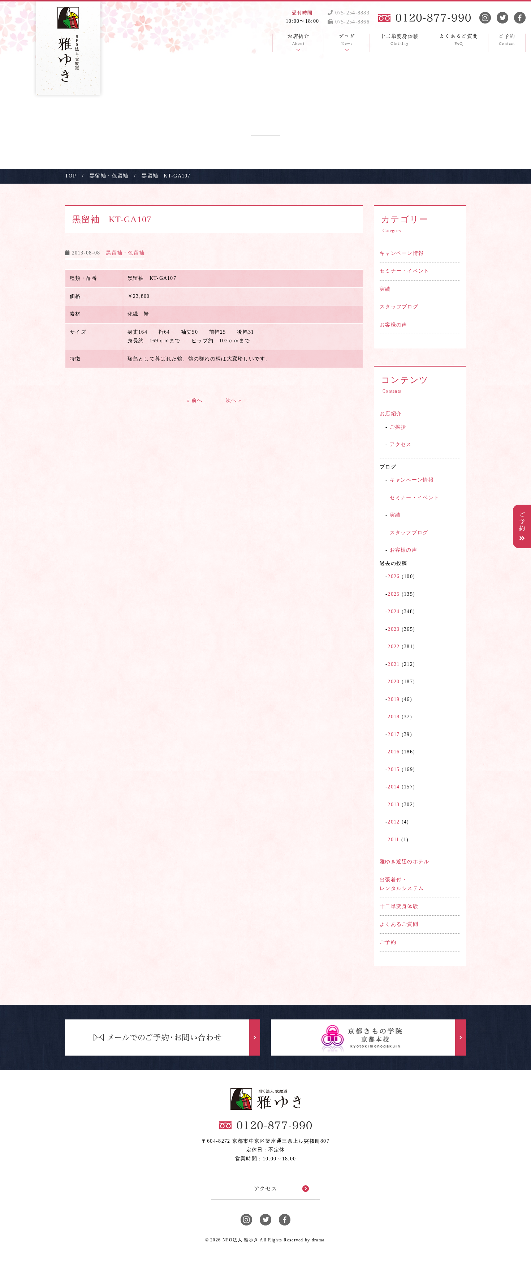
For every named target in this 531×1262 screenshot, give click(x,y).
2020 (394, 681)
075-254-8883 (351, 13)
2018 (394, 716)
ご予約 (388, 942)
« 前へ (194, 400)
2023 (394, 629)
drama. (319, 1239)
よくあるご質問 (399, 924)
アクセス (401, 444)
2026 (394, 576)
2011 (393, 839)
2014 (394, 787)
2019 (394, 699)
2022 (394, 646)
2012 (394, 822)
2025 (394, 594)
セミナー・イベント (404, 271)
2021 (394, 664)
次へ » (234, 400)
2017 (394, 734)
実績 (385, 289)
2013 (394, 804)
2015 (394, 769)
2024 (394, 611)
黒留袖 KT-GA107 (111, 219)
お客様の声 (393, 325)
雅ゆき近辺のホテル (404, 861)
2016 (394, 751)
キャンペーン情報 (402, 253)
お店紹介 (391, 413)
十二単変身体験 (399, 906)
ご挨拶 (398, 427)
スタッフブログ (399, 306)
